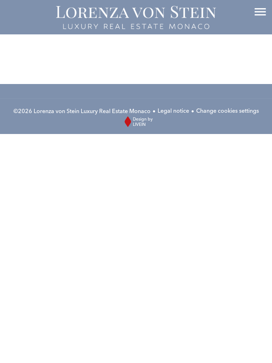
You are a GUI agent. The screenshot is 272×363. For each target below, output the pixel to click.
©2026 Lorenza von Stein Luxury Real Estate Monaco (82, 111)
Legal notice (173, 110)
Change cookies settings (227, 110)
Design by (143, 121)
